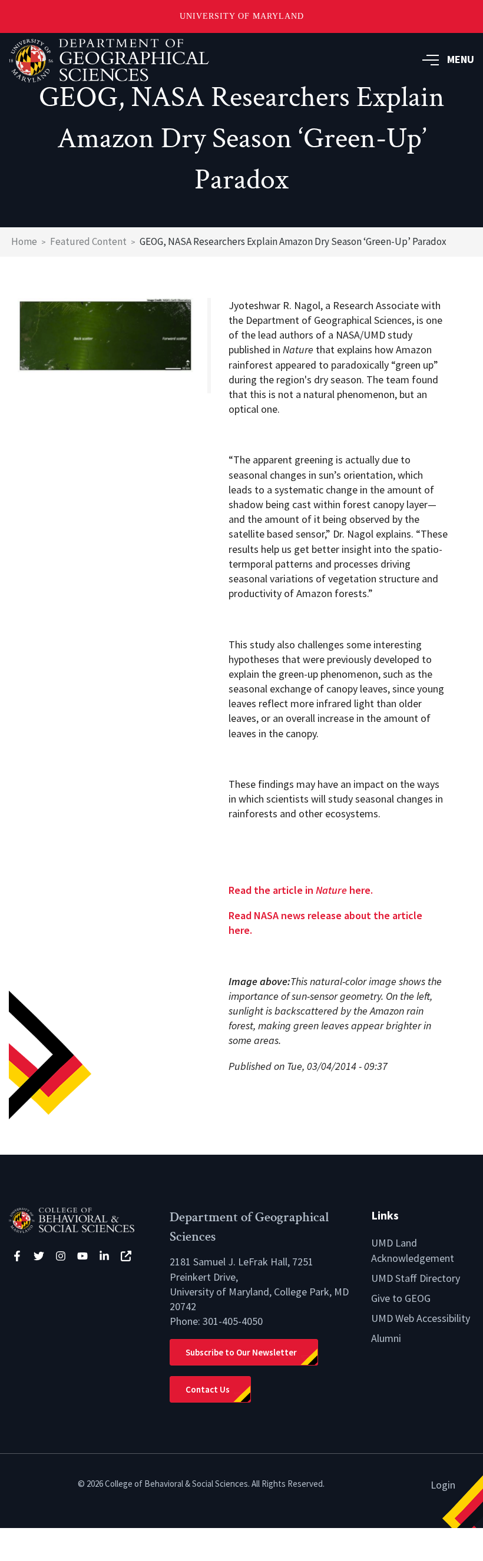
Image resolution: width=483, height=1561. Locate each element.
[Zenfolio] (126, 1256)
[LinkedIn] (104, 1256)
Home (24, 241)
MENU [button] (460, 59)
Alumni (386, 1338)
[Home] (80, 1219)
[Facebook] (17, 1256)
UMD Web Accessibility (420, 1318)
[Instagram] (60, 1256)
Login (443, 1485)
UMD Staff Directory (415, 1278)
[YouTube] (82, 1256)
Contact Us (208, 1389)
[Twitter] (39, 1256)
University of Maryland (242, 16)
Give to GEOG (401, 1298)
